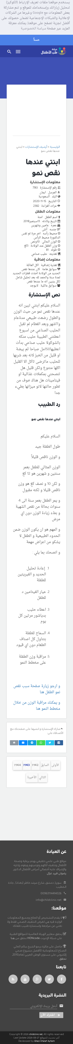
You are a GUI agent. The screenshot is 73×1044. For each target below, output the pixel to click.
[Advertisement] (36, 113)
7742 (35, 765)
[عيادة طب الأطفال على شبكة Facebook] (61, 979)
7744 (17, 765)
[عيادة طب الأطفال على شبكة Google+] (37, 979)
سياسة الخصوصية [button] (33, 28)
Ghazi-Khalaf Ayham (44, 1041)
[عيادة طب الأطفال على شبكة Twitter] (49, 979)
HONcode (33, 938)
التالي (42, 777)
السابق (45, 765)
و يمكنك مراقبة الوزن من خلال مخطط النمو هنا (36, 706)
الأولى (55, 765)
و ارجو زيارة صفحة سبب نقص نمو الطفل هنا (36, 689)
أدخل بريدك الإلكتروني (43, 1006)
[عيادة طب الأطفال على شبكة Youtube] (25, 979)
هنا (13, 938)
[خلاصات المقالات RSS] (13, 979)
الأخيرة (31, 777)
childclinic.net (36, 1034)
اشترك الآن (48, 1015)
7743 (26, 765)
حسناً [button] (36, 40)
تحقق (62, 958)
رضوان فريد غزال (56, 873)
